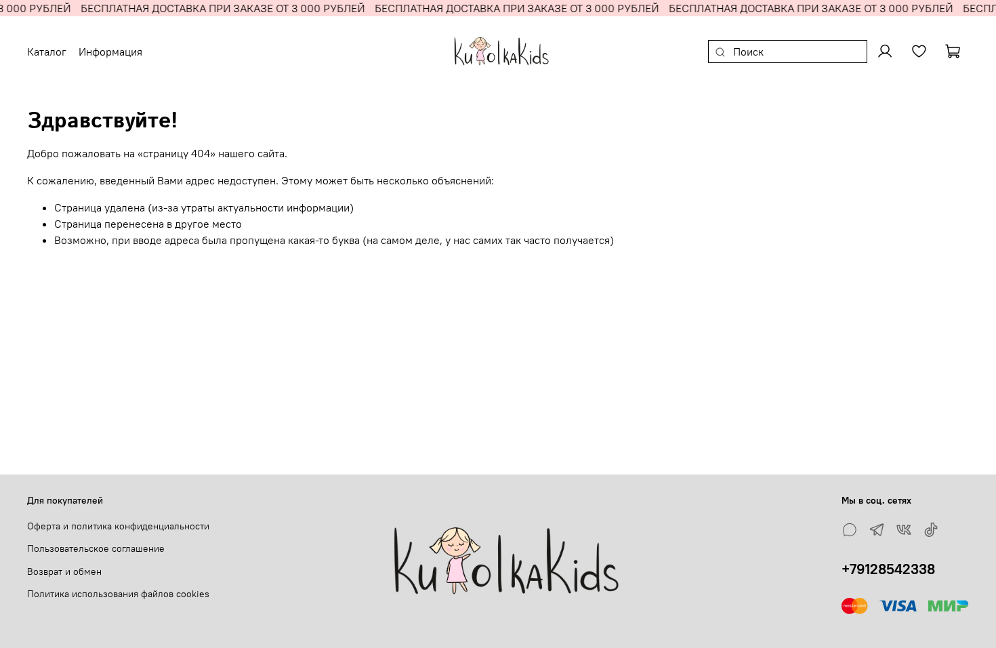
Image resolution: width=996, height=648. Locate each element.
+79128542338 (888, 569)
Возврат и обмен (64, 571)
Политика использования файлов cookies (118, 594)
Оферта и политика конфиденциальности (118, 526)
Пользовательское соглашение (96, 548)
